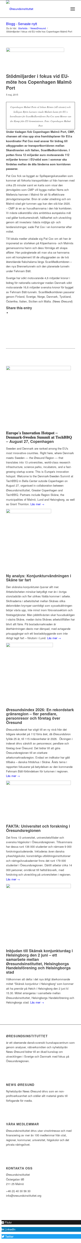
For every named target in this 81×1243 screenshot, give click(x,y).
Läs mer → (37, 504)
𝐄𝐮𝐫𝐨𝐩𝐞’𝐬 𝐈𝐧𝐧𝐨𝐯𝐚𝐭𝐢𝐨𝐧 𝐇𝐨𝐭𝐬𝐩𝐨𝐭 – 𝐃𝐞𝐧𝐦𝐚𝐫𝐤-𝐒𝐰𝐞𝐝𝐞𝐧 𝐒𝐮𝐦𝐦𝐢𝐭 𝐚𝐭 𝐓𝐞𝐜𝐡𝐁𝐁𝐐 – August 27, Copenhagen (39, 437)
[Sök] (63, 9)
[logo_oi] (33, 9)
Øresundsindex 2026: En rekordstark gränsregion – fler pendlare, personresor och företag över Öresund (40, 716)
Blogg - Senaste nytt (21, 23)
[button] (7, 1222)
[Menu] (72, 9)
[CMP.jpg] (35, 59)
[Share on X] (11, 313)
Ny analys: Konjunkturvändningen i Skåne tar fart (38, 578)
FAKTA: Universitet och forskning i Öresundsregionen (38, 828)
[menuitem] (63, 9)
